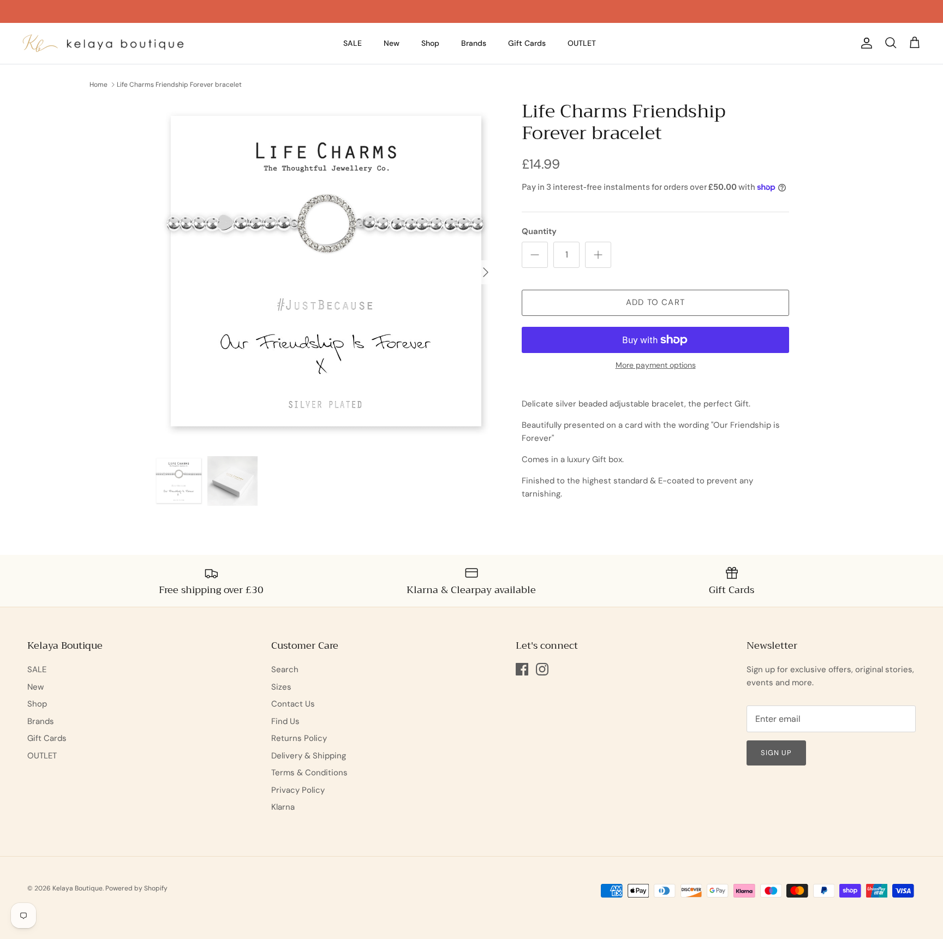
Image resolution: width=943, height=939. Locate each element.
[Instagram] (542, 669)
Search (285, 669)
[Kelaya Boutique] (104, 43)
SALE (352, 43)
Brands (473, 43)
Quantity (539, 231)
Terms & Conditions (309, 772)
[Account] (864, 43)
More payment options (656, 365)
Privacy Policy (298, 790)
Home (98, 84)
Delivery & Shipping (308, 755)
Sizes (281, 686)
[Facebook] (522, 669)
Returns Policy (299, 738)
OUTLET (582, 43)
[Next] (486, 272)
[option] (326, 272)
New (391, 43)
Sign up (776, 752)
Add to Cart (655, 302)
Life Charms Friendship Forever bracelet (179, 84)
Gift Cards (527, 43)
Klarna (283, 807)
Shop (430, 43)
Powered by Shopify (136, 888)
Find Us (285, 721)
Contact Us (293, 703)
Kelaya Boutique (77, 888)
